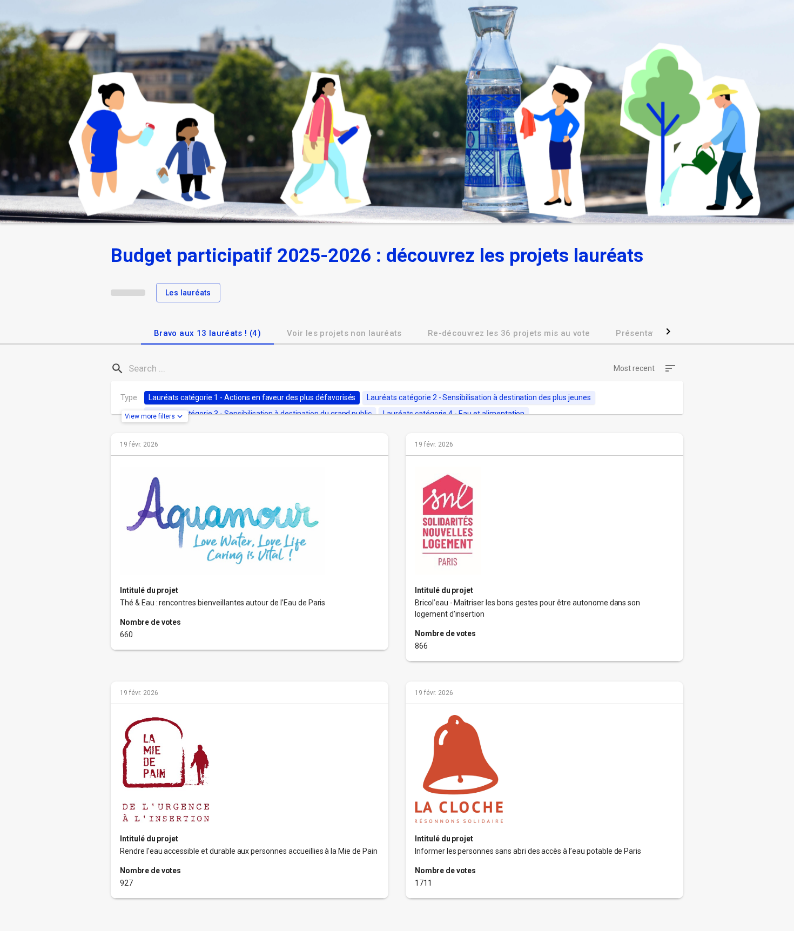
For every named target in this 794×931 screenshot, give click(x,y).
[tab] (207, 332)
